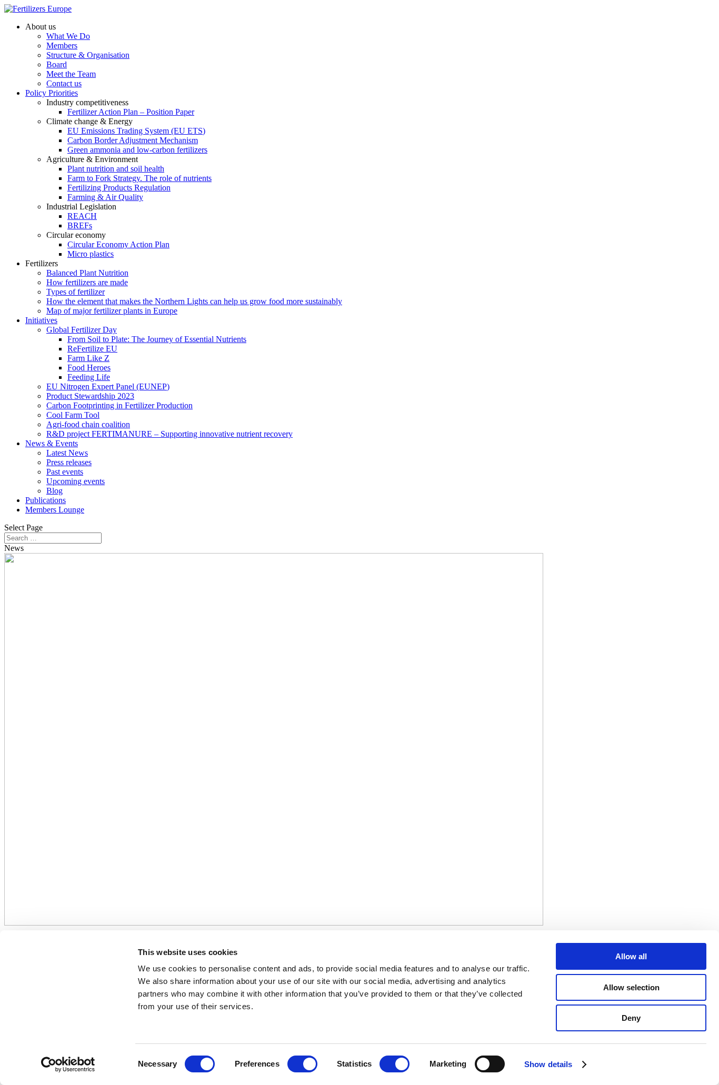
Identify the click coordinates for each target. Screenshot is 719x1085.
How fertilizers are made (87, 282)
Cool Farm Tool (72, 414)
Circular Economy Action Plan (118, 244)
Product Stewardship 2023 (90, 395)
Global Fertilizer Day (81, 329)
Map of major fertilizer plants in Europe (111, 310)
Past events (64, 471)
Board (56, 64)
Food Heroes (89, 367)
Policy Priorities (51, 92)
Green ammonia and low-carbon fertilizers (137, 149)
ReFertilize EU (92, 348)
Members (61, 45)
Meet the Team (71, 73)
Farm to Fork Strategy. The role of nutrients (139, 178)
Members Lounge (54, 509)
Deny (631, 1017)
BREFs (79, 225)
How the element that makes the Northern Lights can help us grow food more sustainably (194, 301)
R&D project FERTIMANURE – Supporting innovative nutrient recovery (169, 433)
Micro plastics (90, 253)
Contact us (64, 83)
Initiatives (41, 320)
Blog (54, 490)
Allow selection (631, 987)
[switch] (302, 1064)
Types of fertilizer (75, 291)
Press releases (69, 462)
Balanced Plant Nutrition (87, 272)
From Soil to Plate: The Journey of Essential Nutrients (156, 339)
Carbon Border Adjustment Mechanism (132, 140)
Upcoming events (75, 481)
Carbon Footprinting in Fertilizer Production (119, 405)
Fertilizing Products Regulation (119, 187)
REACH (82, 216)
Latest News (67, 452)
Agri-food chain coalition (88, 424)
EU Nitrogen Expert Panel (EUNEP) (107, 386)
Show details (548, 1064)
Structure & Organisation (87, 55)
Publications (45, 500)
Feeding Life (88, 377)
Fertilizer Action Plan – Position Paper (130, 111)
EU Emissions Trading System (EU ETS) (136, 130)
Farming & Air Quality (105, 197)
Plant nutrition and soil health (115, 168)
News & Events (51, 443)
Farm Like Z (88, 358)
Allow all (631, 956)
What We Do (68, 36)
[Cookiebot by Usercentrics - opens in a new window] (68, 1064)
